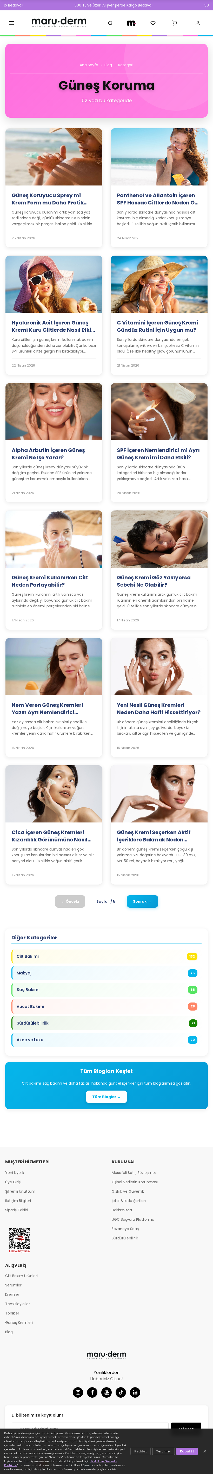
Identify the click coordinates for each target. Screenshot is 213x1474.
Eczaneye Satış (125, 1228)
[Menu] (11, 23)
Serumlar (13, 1285)
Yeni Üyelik (14, 1172)
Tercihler (163, 1451)
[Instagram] (78, 1392)
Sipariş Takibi (16, 1210)
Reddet (140, 1451)
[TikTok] (121, 1392)
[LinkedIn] (135, 1392)
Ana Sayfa (89, 65)
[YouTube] (106, 1392)
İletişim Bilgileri (18, 1200)
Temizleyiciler (17, 1303)
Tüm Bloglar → (106, 1096)
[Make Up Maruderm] (132, 23)
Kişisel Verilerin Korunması (135, 1182)
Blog (108, 65)
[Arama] (110, 23)
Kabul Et (187, 1451)
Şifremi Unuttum (20, 1191)
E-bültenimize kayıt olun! (37, 1415)
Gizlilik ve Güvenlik (128, 1191)
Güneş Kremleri (19, 1322)
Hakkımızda (122, 1210)
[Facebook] (92, 1392)
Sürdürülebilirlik (125, 1238)
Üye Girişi (13, 1182)
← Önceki (70, 901)
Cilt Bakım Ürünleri (21, 1275)
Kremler (12, 1294)
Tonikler (12, 1313)
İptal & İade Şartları (129, 1200)
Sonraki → (142, 901)
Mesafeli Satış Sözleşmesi (134, 1172)
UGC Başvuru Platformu (133, 1219)
